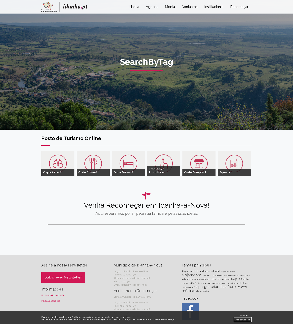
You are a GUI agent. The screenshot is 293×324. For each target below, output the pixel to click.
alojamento (191, 275)
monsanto (222, 279)
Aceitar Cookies (243, 320)
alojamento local (228, 271)
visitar (213, 279)
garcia (238, 279)
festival (242, 287)
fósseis (194, 282)
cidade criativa (202, 291)
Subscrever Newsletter (63, 277)
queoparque (223, 283)
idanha (227, 275)
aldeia (247, 275)
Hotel (216, 271)
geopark (212, 283)
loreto (184, 287)
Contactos (190, 7)
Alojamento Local (193, 271)
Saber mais (245, 315)
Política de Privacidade (52, 295)
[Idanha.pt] (64, 11)
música (188, 290)
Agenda (152, 7)
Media (170, 7)
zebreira (219, 275)
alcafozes (243, 283)
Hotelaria (208, 271)
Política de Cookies (50, 301)
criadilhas (219, 286)
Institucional (213, 7)
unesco (204, 283)
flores (232, 286)
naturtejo (234, 283)
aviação (190, 287)
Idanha (134, 7)
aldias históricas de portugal (196, 279)
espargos (202, 286)
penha (230, 279)
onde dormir (208, 275)
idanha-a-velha (237, 275)
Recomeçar (239, 7)
